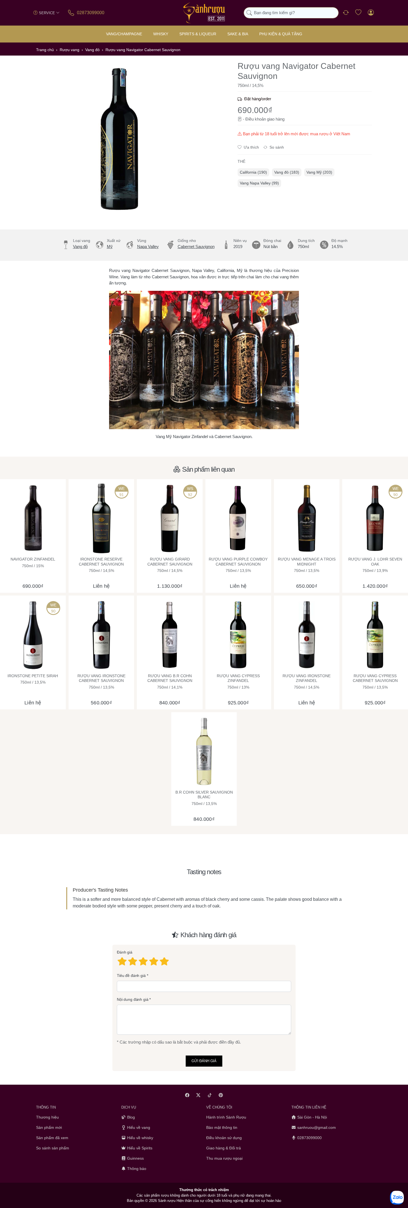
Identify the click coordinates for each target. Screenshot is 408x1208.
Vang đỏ (80, 246)
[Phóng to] (119, 139)
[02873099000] (71, 12)
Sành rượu (166, 1201)
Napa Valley (148, 246)
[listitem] (119, 139)
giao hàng (275, 119)
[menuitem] (253, 172)
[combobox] (291, 13)
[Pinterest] (221, 1095)
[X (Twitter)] (198, 1095)
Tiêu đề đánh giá (131, 975)
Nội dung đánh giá (132, 999)
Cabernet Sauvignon (196, 246)
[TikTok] (209, 1095)
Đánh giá (124, 952)
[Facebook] (187, 1095)
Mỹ (110, 246)
